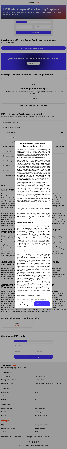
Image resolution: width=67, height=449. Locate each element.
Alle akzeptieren (42, 304)
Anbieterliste (42, 299)
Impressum (34, 299)
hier (45, 179)
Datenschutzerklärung (23, 299)
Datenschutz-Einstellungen (24, 304)
